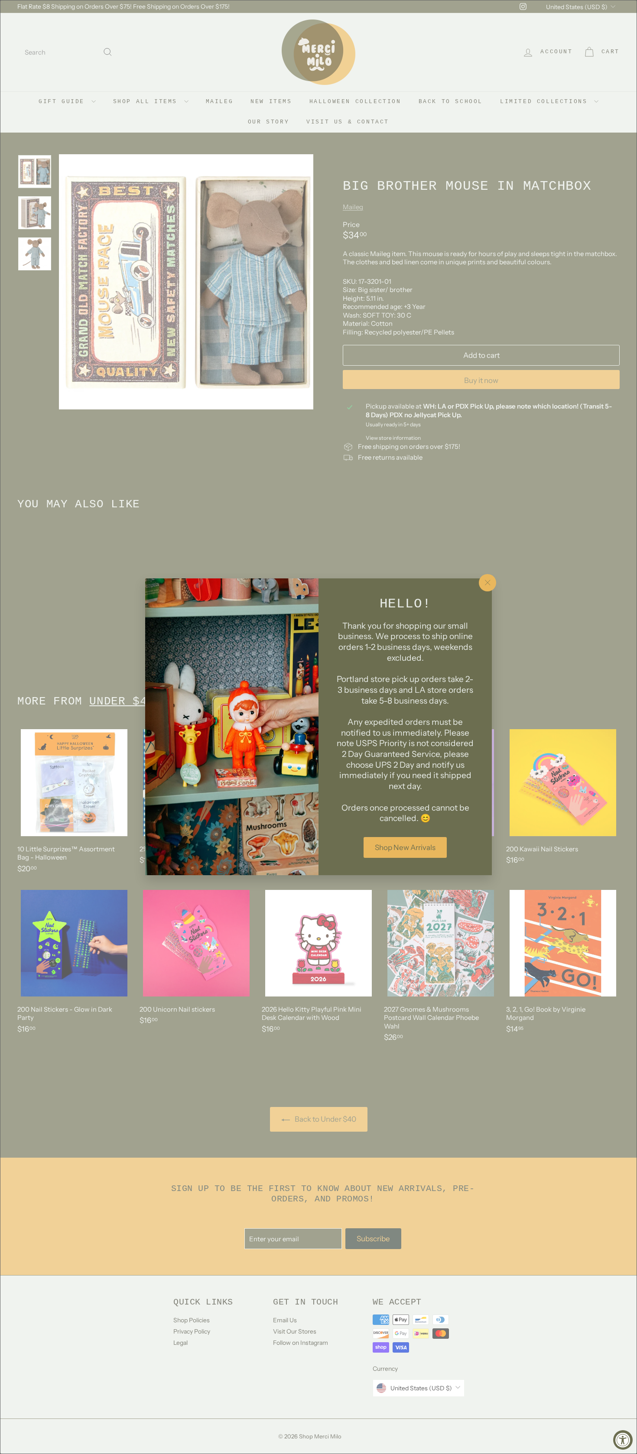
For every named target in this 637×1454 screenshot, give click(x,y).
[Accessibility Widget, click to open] (623, 1440)
